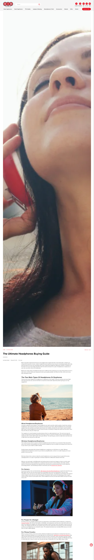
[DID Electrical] (8, 4)
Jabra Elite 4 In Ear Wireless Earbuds (62, 535)
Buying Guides (10, 349)
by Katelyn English (6, 360)
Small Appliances (18, 9)
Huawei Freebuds (25, 523)
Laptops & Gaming (37, 9)
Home (4, 349)
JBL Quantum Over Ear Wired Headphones (50, 471)
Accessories (59, 9)
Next (90, 349)
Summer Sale (86, 9)
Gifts (71, 9)
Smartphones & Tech (49, 9)
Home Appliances (8, 9)
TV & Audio (28, 9)
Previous (86, 349)
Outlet (76, 9)
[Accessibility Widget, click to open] (91, 545)
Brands (66, 9)
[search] (39, 4)
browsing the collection (56, 465)
